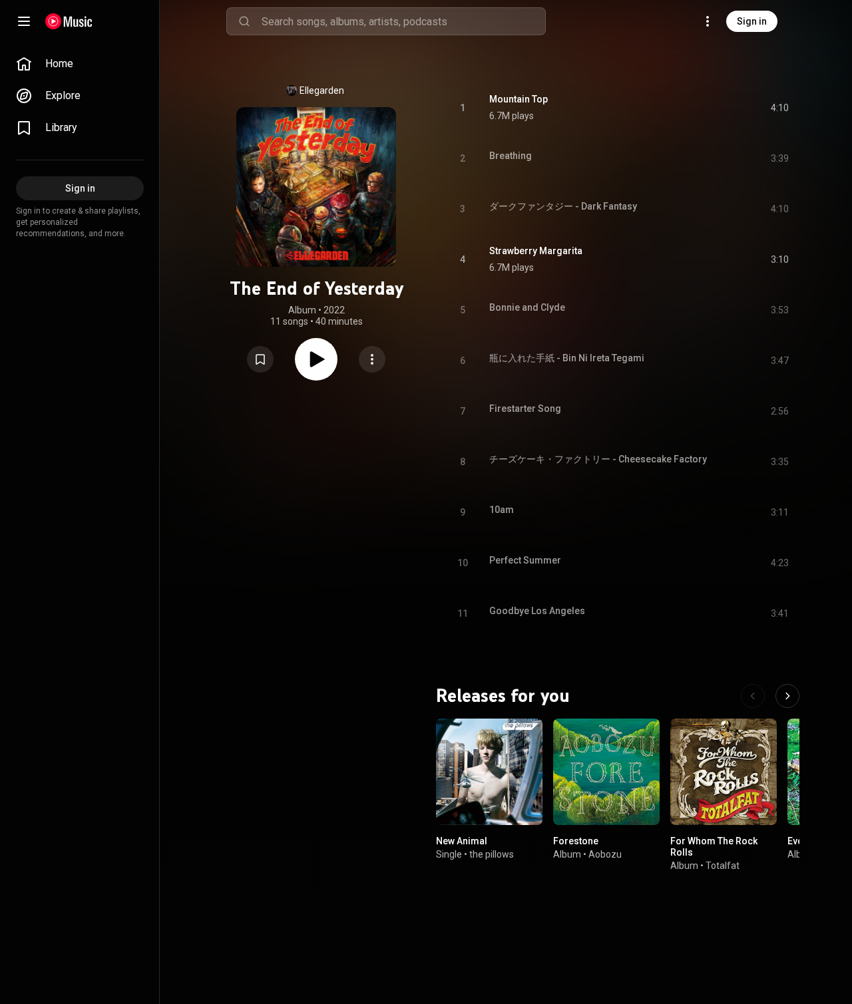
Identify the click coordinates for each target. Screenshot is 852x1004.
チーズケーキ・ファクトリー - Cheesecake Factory (598, 459)
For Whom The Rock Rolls (713, 847)
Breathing (510, 155)
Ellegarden (322, 90)
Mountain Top (518, 99)
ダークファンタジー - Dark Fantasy (563, 206)
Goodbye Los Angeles (537, 610)
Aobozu (605, 854)
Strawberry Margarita (535, 251)
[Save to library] (260, 359)
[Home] (69, 21)
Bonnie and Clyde (527, 307)
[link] (79, 64)
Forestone (575, 841)
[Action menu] (372, 359)
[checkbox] (779, 108)
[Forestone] (606, 772)
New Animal (461, 841)
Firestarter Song (525, 408)
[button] (260, 359)
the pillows (491, 854)
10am (501, 509)
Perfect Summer (525, 560)
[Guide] (24, 21)
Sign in (752, 21)
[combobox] (403, 21)
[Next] (787, 696)
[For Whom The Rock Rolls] (723, 772)
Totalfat (723, 865)
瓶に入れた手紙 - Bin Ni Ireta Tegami (566, 358)
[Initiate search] (244, 21)
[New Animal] (489, 772)
